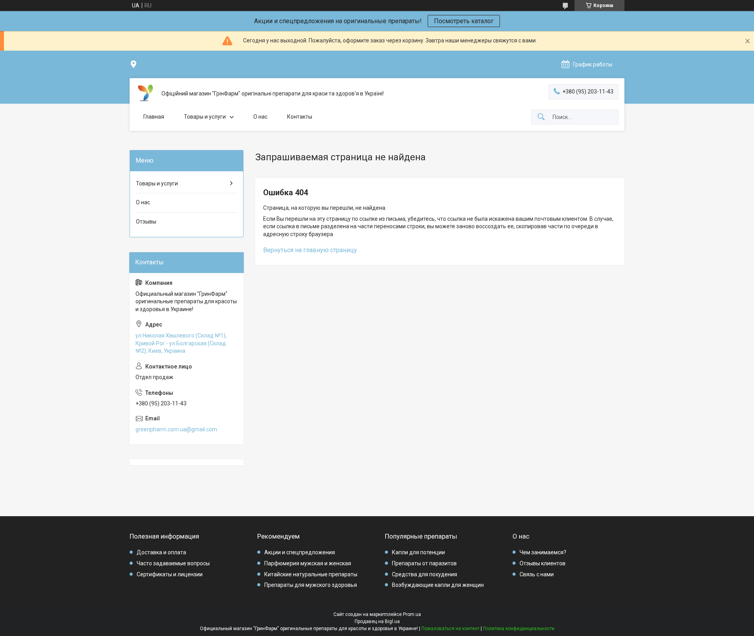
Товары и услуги (205, 117)
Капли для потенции (418, 552)
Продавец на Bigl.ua (377, 621)
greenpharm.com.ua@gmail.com (176, 429)
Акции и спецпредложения (299, 552)
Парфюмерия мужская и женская (307, 563)
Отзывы (146, 221)
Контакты (299, 117)
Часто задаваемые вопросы (173, 563)
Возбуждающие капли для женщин (438, 585)
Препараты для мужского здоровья (310, 585)
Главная (153, 117)
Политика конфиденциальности (519, 628)
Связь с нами (537, 574)
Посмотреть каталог (464, 21)
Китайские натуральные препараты (310, 574)
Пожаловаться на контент (450, 628)
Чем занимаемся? (543, 552)
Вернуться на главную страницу (310, 250)
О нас (260, 117)
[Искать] (541, 117)
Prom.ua (412, 614)
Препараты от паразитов (424, 563)
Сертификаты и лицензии (170, 574)
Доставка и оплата (161, 552)
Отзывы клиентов (543, 563)
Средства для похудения (424, 574)
